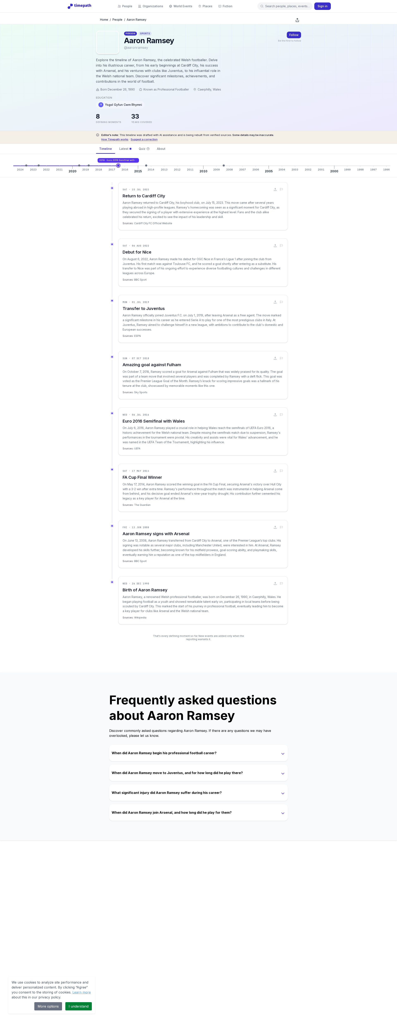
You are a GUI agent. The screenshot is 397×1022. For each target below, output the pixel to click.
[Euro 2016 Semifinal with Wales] (118, 165)
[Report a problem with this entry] (281, 189)
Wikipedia (140, 617)
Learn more (81, 992)
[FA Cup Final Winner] (146, 165)
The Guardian (142, 504)
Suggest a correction (144, 139)
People (117, 19)
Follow (294, 35)
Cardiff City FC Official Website (153, 223)
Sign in (323, 6)
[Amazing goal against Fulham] (89, 165)
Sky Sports (140, 392)
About (161, 148)
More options (48, 1006)
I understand (78, 1006)
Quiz (142, 148)
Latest (123, 148)
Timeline (105, 148)
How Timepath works (114, 139)
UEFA (137, 448)
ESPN (137, 335)
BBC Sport (140, 279)
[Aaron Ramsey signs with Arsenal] (224, 165)
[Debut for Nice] (39, 165)
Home (104, 19)
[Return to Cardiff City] (26, 165)
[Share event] (275, 189)
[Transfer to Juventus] (79, 165)
